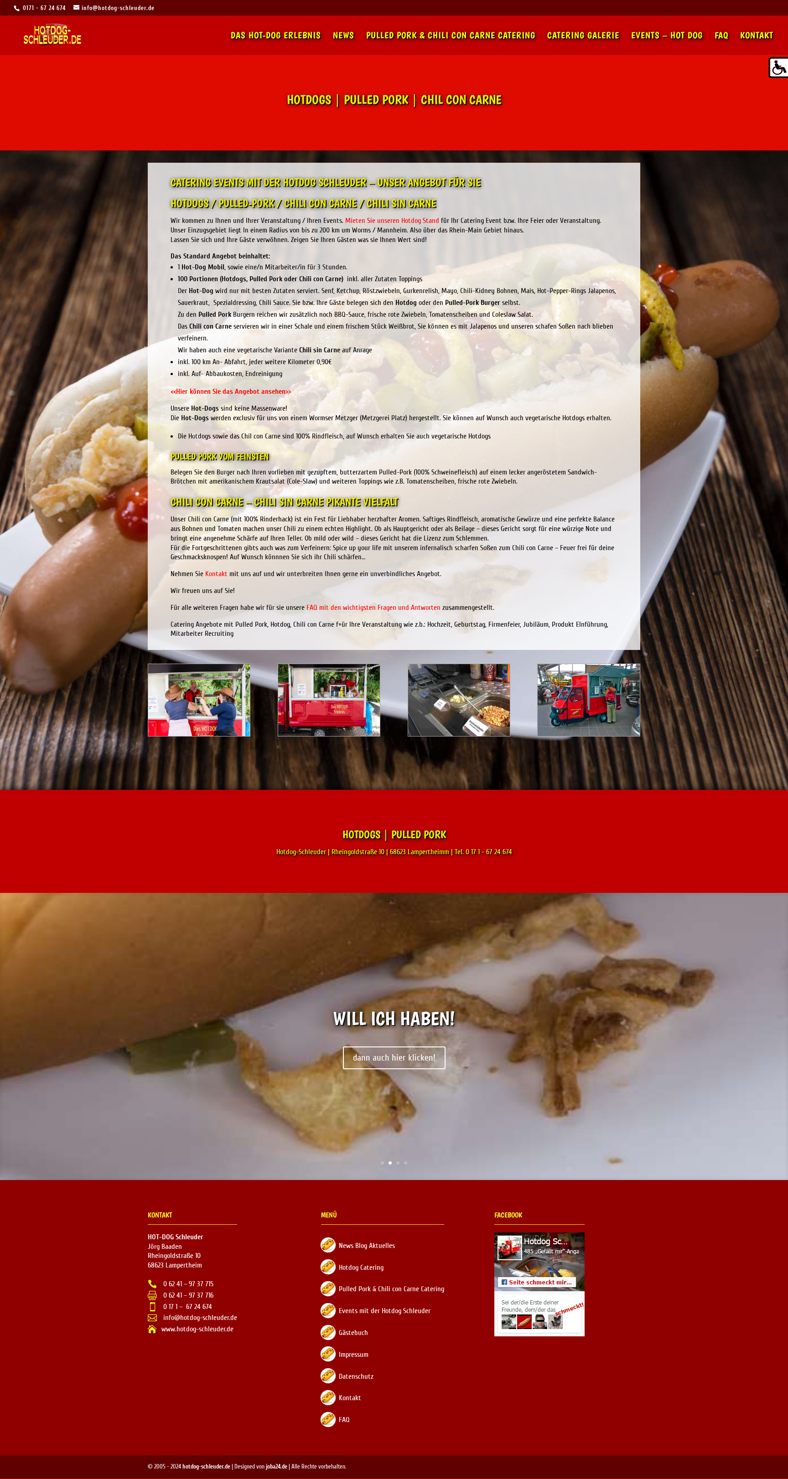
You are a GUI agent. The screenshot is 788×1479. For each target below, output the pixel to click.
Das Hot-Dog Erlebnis (276, 36)
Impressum (353, 1354)
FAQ (721, 36)
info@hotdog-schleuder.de (199, 1318)
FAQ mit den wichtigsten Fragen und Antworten (373, 607)
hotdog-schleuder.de (206, 1466)
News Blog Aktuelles (367, 1246)
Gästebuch (353, 1333)
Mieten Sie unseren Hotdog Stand (392, 220)
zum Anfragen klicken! (394, 1057)
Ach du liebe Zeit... (394, 1018)
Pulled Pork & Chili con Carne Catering (450, 36)
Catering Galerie (583, 36)
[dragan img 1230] (588, 734)
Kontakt (756, 36)
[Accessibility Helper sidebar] (777, 68)
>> (231, 391)
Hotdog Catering (361, 1267)
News (343, 36)
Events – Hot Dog (667, 36)
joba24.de (276, 1466)
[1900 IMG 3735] (199, 734)
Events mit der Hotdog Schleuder (384, 1311)
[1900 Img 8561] (459, 734)
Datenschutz (356, 1376)
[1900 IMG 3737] (329, 734)
